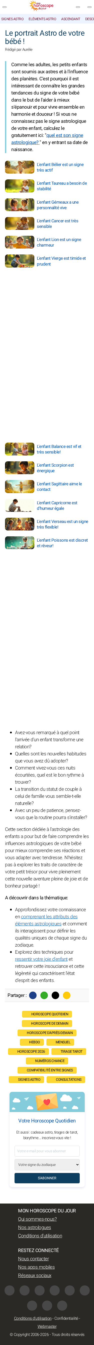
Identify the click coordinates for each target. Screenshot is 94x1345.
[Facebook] (33, 995)
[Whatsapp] (44, 995)
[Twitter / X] (55, 995)
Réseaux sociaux (34, 1275)
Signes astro (12, 19)
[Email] (67, 995)
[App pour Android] (62, 1306)
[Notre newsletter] (78, 7)
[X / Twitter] (32, 1306)
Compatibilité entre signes (50, 1070)
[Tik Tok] (70, 1290)
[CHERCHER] (89, 7)
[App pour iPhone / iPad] (47, 1306)
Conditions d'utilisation (40, 1235)
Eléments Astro (42, 19)
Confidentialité (66, 1318)
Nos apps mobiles (36, 1267)
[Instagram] (25, 1290)
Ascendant (70, 19)
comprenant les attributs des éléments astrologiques (46, 920)
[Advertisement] (63, 300)
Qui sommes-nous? (37, 1219)
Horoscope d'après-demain (50, 1033)
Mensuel (63, 1042)
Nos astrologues (34, 1227)
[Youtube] (55, 1290)
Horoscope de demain (49, 1023)
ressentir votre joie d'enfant (41, 959)
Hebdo (34, 1042)
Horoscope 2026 (31, 1051)
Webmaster (47, 1327)
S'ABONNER (47, 1178)
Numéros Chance (49, 1061)
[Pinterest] (85, 1290)
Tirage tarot (71, 1051)
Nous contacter (33, 1258)
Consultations (68, 1079)
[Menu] (5, 7)
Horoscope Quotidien (49, 1014)
